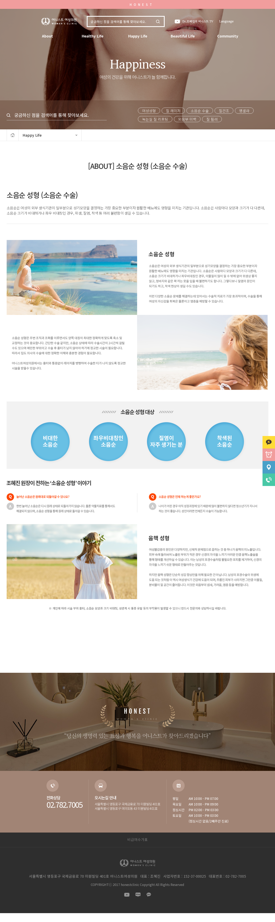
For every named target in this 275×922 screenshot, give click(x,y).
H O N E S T (141, 4)
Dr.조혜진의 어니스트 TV (197, 21)
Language (226, 21)
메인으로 (13, 135)
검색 (158, 21)
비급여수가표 (137, 839)
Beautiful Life (183, 35)
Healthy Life (92, 35)
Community (227, 35)
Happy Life (137, 35)
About (47, 35)
